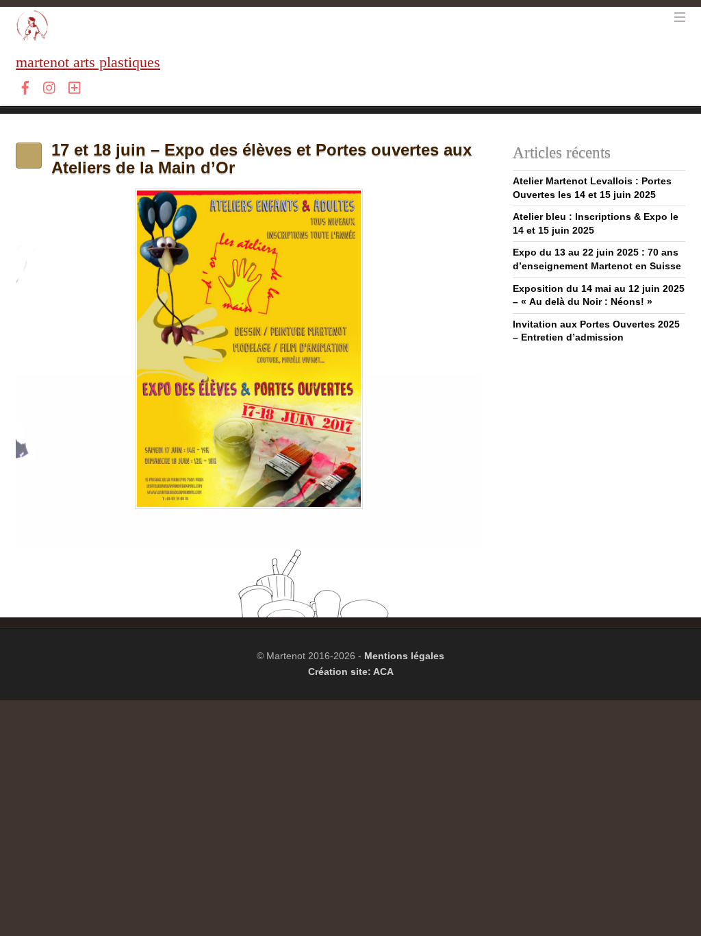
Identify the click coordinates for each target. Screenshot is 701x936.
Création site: (340, 672)
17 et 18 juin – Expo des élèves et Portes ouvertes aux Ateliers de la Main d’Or (261, 158)
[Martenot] (32, 32)
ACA (383, 672)
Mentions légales (404, 656)
